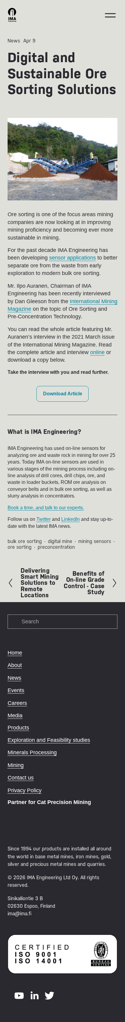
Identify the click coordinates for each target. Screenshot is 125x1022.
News (14, 41)
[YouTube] (19, 995)
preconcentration (56, 547)
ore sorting (20, 547)
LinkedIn (70, 519)
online (97, 352)
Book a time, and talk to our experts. (46, 507)
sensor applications (72, 258)
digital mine (60, 541)
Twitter (43, 519)
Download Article (62, 393)
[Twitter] (49, 995)
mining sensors (94, 541)
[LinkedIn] (34, 995)
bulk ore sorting (25, 541)
